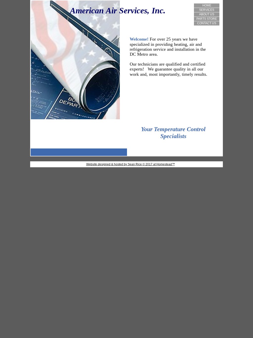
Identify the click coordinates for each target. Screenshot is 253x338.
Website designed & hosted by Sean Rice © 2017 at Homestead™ (130, 164)
